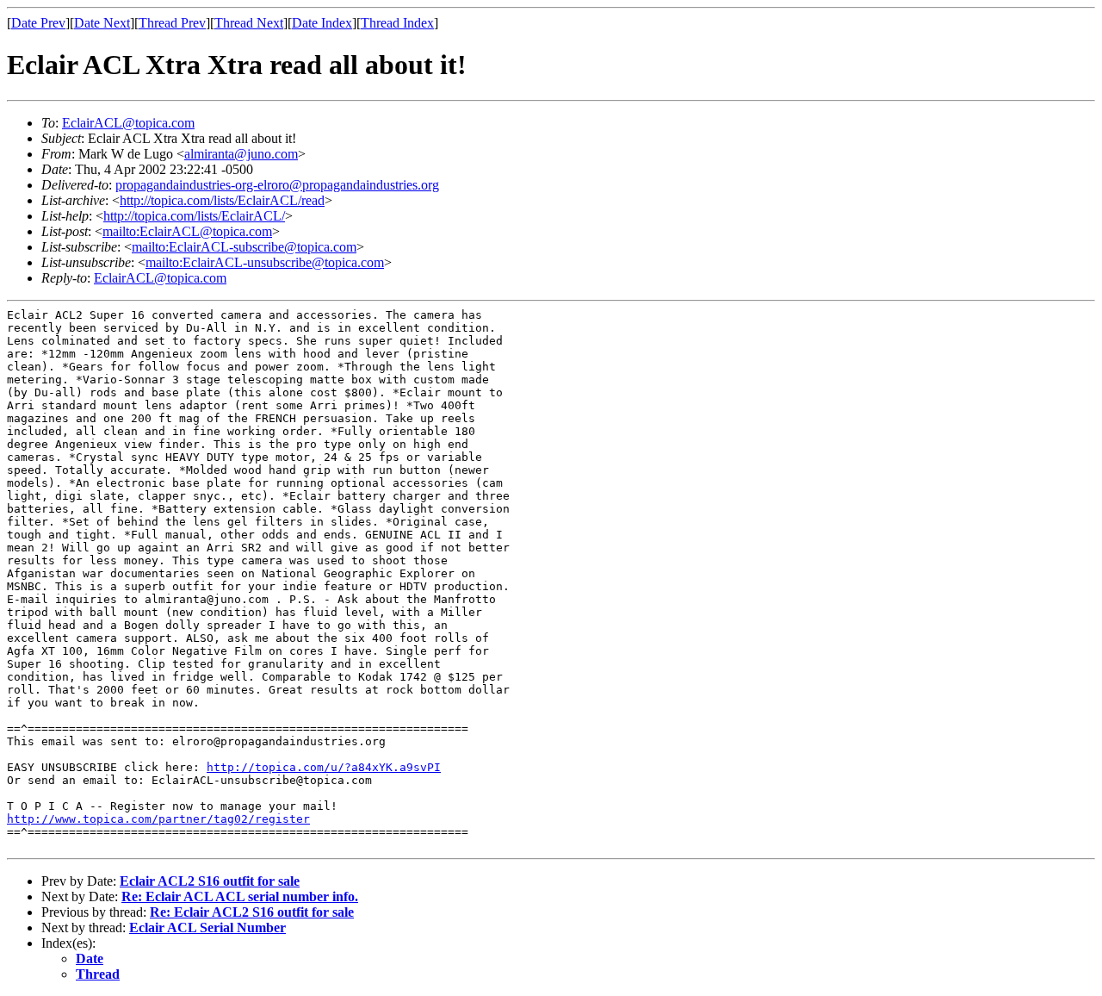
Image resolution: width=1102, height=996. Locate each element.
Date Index (322, 23)
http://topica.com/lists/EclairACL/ (194, 216)
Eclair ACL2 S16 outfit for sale (210, 881)
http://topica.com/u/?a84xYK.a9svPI (324, 767)
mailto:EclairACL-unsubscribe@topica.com (264, 262)
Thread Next (248, 23)
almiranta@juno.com (241, 153)
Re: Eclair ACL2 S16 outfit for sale (252, 912)
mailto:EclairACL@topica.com (187, 231)
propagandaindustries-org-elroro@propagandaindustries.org (277, 184)
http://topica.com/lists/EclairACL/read (222, 200)
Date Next (102, 23)
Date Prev (38, 23)
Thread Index (397, 23)
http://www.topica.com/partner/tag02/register (158, 818)
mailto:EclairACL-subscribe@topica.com (244, 247)
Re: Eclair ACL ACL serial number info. (239, 896)
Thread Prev (172, 23)
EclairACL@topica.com (128, 122)
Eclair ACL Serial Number (207, 927)
